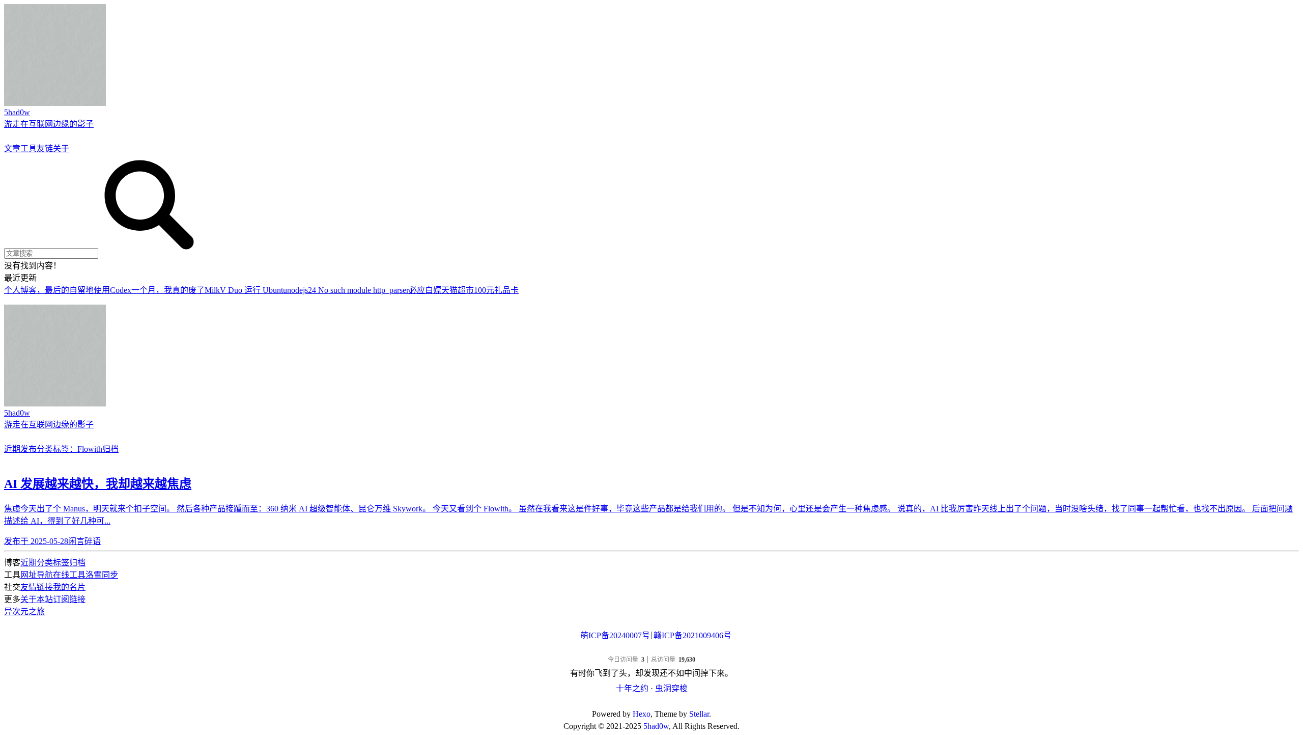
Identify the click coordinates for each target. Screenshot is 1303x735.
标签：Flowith (77, 449)
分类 (45, 449)
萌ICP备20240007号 (615, 635)
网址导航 (36, 574)
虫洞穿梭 (671, 688)
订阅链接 (69, 599)
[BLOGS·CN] (652, 701)
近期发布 (20, 449)
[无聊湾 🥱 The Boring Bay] (651, 649)
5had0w (656, 726)
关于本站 (36, 599)
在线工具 (69, 574)
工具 (28, 148)
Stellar (699, 714)
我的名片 (69, 587)
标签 (61, 562)
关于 (61, 148)
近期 (28, 562)
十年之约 (632, 688)
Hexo (641, 714)
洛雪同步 (102, 574)
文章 (12, 148)
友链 (45, 148)
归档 (110, 449)
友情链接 (36, 587)
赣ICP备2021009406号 (692, 635)
